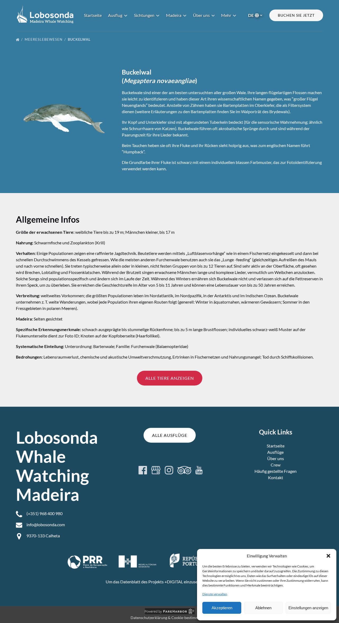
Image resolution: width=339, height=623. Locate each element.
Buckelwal (80, 39)
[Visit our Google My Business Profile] (155, 470)
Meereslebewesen (44, 39)
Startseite (93, 15)
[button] (328, 555)
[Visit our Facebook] (143, 470)
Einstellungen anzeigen (308, 608)
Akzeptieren (222, 608)
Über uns (275, 458)
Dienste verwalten (214, 594)
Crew (275, 464)
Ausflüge (275, 452)
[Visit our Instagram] (169, 470)
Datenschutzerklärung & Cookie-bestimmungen (170, 617)
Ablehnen (263, 608)
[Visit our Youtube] (199, 470)
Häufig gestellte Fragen (276, 471)
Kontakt (275, 477)
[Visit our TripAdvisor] (184, 470)
